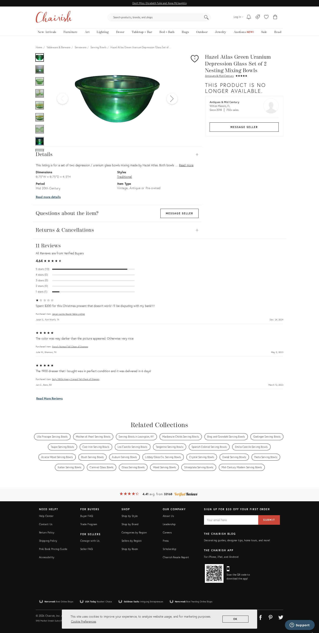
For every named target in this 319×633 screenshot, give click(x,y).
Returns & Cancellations (117, 230)
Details (117, 154)
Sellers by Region (131, 540)
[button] (266, 17)
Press (166, 540)
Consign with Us (89, 540)
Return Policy (46, 532)
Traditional (124, 177)
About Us (168, 516)
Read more (186, 165)
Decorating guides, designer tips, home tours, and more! (237, 540)
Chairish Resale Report (176, 557)
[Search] (206, 17)
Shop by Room (130, 549)
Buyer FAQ (86, 516)
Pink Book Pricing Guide (53, 549)
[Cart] (275, 17)
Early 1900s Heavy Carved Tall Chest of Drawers (75, 379)
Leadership (169, 524)
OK (235, 619)
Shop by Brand (130, 524)
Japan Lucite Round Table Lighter (68, 314)
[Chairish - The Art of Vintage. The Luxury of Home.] (54, 17)
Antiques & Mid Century (219, 75)
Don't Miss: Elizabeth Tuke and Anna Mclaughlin (159, 3)
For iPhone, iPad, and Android (221, 556)
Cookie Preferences (83, 621)
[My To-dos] (248, 17)
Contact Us (46, 524)
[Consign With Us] (257, 17)
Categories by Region (134, 532)
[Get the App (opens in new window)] (214, 573)
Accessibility (46, 557)
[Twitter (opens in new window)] (280, 616)
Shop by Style (130, 516)
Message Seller (244, 127)
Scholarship (169, 549)
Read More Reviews (49, 398)
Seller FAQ (86, 549)
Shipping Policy (48, 540)
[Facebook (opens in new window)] (260, 616)
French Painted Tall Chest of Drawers (70, 346)
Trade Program (88, 524)
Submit (269, 519)
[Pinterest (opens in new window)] (270, 616)
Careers (167, 532)
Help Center (46, 516)
